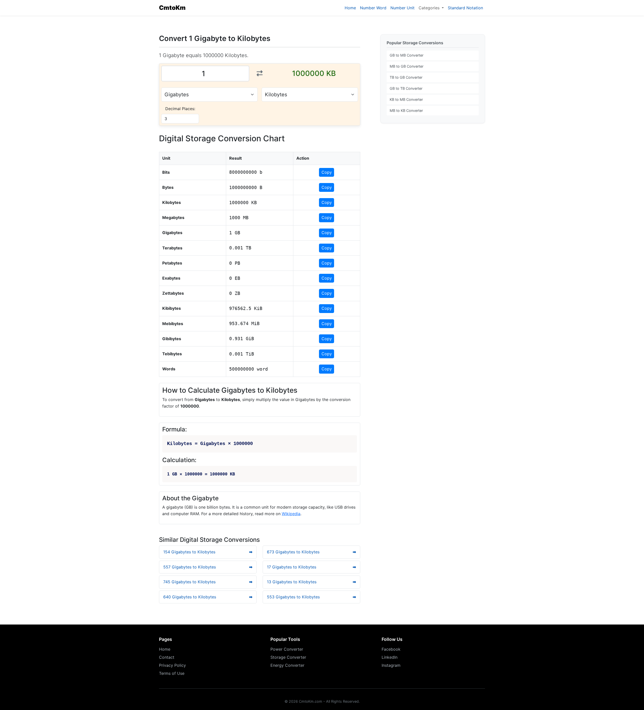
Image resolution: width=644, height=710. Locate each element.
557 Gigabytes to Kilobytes (207, 566)
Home (350, 7)
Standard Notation (465, 7)
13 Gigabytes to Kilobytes (311, 581)
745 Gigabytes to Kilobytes (207, 581)
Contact (166, 657)
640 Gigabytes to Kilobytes (207, 596)
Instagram (391, 665)
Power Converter (286, 649)
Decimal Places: (180, 108)
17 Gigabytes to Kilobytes (311, 566)
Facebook (391, 649)
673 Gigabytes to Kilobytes (311, 551)
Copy (326, 172)
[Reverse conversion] (260, 73)
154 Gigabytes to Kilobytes (207, 551)
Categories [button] (430, 7)
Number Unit (402, 7)
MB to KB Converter (406, 110)
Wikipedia (291, 513)
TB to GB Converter (406, 77)
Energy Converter (287, 665)
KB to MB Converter (406, 99)
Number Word (373, 7)
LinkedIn (389, 657)
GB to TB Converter (406, 88)
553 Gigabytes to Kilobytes (311, 596)
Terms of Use (171, 673)
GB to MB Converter (406, 55)
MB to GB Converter (406, 66)
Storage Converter (288, 657)
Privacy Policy (172, 665)
